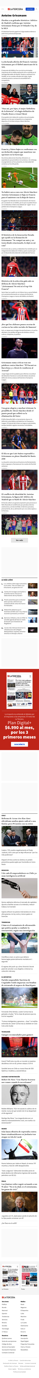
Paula (4, 1181)
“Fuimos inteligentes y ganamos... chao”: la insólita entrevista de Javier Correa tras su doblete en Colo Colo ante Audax (19, 1023)
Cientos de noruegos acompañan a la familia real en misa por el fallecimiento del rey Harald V (15, 594)
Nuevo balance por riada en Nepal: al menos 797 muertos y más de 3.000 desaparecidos (19, 1164)
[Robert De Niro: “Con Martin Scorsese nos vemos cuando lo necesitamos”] (19, 1095)
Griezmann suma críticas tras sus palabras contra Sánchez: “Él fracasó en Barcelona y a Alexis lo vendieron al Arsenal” (19, 367)
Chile (3, 816)
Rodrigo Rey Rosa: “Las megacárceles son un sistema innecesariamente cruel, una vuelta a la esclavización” (18, 1120)
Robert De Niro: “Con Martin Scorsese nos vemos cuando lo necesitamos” (18, 1081)
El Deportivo (6, 977)
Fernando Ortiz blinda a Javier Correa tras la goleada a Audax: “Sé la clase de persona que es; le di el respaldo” (19, 1014)
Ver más (19, 540)
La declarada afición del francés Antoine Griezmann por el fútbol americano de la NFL (19, 64)
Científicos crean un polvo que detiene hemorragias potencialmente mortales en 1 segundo (17, 959)
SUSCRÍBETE (19, 744)
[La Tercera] (10, 1287)
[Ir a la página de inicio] (15, 9)
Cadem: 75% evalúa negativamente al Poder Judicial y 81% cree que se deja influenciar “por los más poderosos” (19, 852)
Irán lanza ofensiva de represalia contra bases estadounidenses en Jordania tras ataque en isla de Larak (19, 1134)
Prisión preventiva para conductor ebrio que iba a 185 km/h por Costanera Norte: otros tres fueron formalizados (14, 602)
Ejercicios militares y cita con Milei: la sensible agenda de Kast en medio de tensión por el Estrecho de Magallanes (15, 621)
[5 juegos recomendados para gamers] (19, 1047)
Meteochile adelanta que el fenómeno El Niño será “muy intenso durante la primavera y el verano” (15, 612)
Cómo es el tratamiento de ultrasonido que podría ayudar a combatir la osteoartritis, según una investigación (18, 928)
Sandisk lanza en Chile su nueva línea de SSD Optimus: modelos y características (18, 1069)
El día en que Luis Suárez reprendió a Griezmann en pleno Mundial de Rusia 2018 (18, 456)
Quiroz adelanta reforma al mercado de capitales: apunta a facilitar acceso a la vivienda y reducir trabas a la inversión (19, 904)
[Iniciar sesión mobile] (36, 9)
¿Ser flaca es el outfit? (9, 1223)
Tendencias (6, 922)
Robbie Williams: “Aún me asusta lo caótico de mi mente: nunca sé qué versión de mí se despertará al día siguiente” (19, 1111)
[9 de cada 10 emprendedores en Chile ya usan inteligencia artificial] (19, 888)
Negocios (5, 870)
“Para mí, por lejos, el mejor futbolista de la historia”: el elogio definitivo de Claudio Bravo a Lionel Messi (18, 111)
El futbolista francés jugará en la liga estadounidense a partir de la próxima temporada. (19, 33)
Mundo (4, 1129)
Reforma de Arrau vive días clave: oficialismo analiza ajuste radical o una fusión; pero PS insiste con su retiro (19, 821)
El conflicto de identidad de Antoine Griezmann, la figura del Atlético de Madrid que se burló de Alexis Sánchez (19, 497)
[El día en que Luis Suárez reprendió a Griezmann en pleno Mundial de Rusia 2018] (19, 480)
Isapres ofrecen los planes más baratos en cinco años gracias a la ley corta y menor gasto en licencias (18, 914)
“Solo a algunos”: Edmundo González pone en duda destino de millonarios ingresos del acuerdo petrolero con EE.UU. (19, 1173)
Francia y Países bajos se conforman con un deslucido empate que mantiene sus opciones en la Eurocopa (19, 152)
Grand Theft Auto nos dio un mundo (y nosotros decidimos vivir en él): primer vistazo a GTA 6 (18, 1062)
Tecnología (6, 1032)
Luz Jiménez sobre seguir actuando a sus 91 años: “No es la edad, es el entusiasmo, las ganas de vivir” (15, 585)
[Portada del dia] (20, 708)
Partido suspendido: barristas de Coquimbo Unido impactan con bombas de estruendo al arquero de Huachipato (19, 982)
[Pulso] (29, 1287)
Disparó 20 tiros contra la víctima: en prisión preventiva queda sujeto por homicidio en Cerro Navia (18, 862)
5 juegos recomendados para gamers (17, 1035)
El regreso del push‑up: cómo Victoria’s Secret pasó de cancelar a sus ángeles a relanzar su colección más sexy (18, 968)
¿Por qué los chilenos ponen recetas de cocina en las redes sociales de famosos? (19, 326)
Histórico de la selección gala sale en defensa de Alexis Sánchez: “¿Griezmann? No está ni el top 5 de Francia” (18, 285)
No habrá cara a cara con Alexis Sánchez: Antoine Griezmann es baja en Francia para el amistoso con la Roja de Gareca (19, 195)
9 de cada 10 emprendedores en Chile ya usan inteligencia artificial (19, 874)
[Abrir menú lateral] (3, 9)
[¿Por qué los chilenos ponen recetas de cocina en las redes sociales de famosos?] (19, 348)
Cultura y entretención (11, 1077)
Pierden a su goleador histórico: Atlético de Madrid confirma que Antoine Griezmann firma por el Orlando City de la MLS (19, 24)
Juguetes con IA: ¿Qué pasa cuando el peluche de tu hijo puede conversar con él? (19, 1217)
